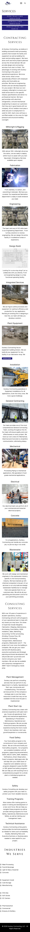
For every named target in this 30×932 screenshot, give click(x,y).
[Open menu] (21, 3)
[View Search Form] (25, 3)
